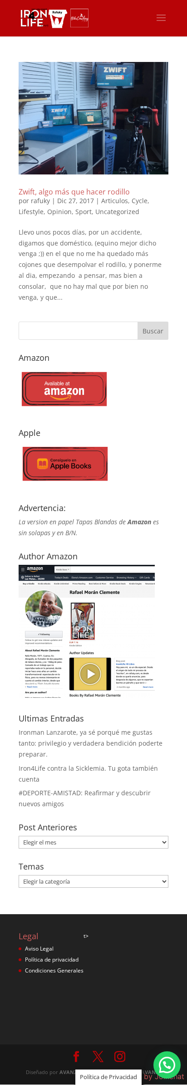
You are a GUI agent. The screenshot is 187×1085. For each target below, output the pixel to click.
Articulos (114, 200)
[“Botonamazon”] (64, 409)
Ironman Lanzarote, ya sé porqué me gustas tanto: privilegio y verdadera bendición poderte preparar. (90, 743)
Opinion (59, 211)
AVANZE (69, 1072)
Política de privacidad (52, 959)
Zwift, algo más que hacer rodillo (74, 192)
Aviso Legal (39, 948)
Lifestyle (31, 211)
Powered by (147, 1076)
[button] (167, 1065)
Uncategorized (117, 211)
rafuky (40, 200)
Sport (83, 211)
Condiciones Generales (54, 970)
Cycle (140, 200)
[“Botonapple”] (64, 484)
